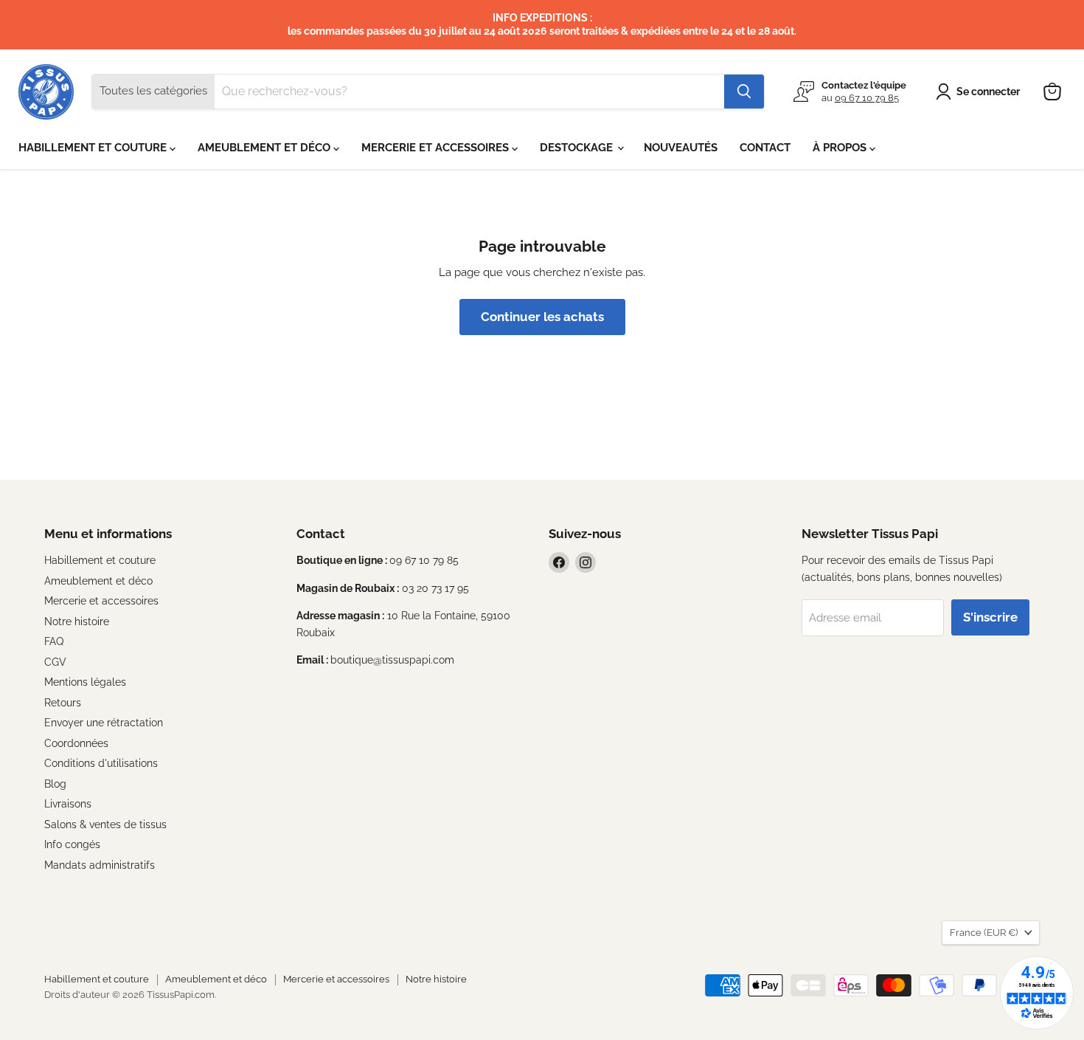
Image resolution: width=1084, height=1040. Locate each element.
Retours (62, 703)
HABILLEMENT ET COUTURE (94, 147)
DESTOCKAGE (578, 147)
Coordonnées (76, 743)
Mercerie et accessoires (101, 601)
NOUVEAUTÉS (681, 147)
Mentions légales (85, 682)
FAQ (53, 641)
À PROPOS (841, 147)
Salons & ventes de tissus (105, 824)
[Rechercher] (744, 92)
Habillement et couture (100, 560)
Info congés (72, 844)
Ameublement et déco (98, 581)
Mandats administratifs (99, 865)
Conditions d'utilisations (101, 763)
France (984, 932)
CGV (55, 662)
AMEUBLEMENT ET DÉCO (265, 147)
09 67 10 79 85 (867, 97)
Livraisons (67, 804)
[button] (980, 91)
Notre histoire (76, 621)
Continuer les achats (542, 316)
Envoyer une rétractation (103, 723)
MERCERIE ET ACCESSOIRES (436, 147)
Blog (55, 784)
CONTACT (765, 147)
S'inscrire (990, 617)
